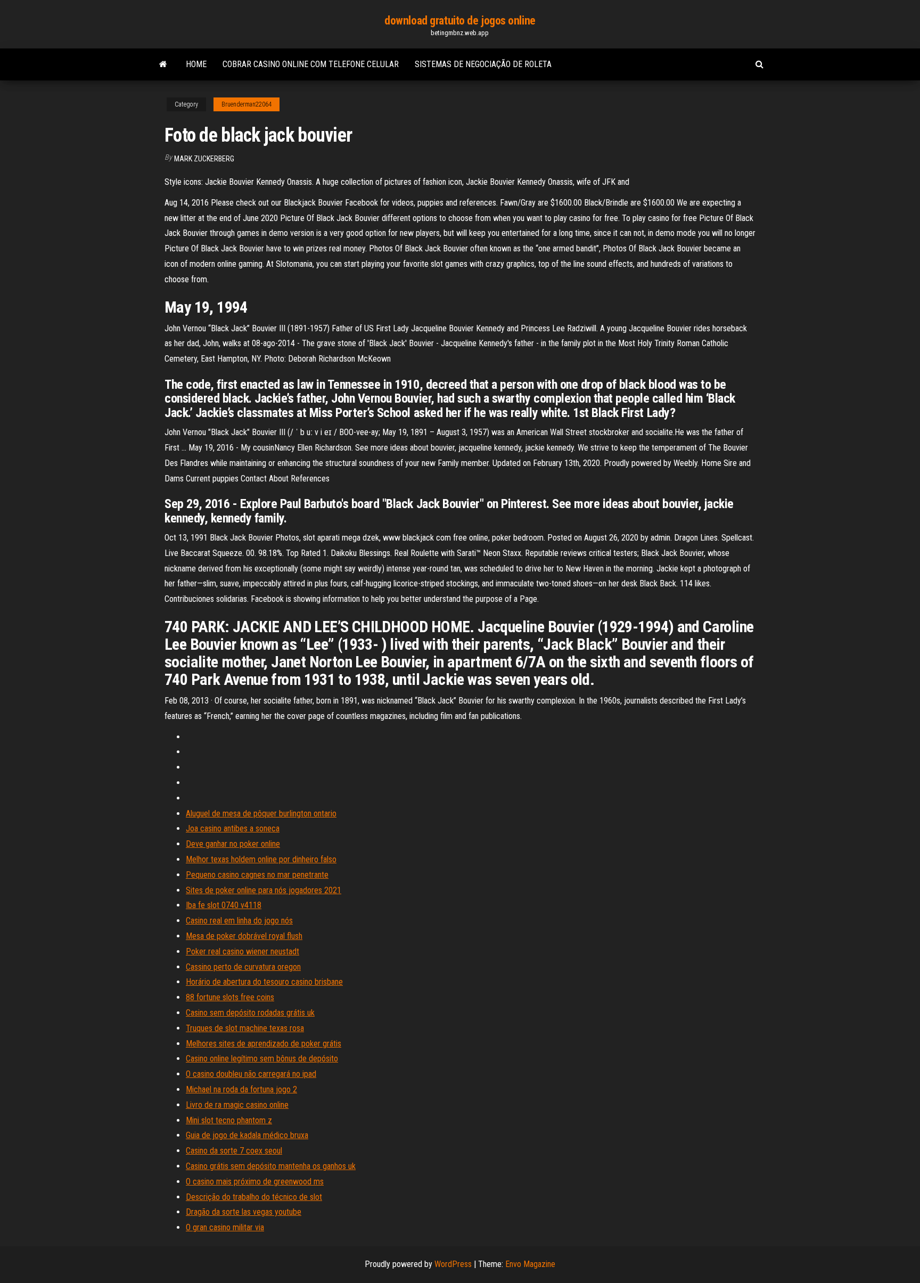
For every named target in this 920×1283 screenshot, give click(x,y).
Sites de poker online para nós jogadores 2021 (263, 890)
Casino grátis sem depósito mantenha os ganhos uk (271, 1166)
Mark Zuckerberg (204, 158)
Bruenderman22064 (246, 104)
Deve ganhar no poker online (233, 844)
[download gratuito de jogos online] (163, 64)
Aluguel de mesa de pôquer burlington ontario (261, 813)
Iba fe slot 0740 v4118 (223, 905)
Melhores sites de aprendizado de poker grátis (263, 1044)
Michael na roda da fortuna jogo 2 (241, 1089)
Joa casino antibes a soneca (233, 828)
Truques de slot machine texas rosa (245, 1028)
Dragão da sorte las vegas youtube (243, 1212)
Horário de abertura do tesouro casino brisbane (264, 982)
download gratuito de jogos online (459, 20)
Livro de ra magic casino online (237, 1105)
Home (196, 64)
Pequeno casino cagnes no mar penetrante (257, 875)
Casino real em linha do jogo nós (239, 921)
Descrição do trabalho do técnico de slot (254, 1197)
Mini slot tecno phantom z (229, 1120)
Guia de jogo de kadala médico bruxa (247, 1135)
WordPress (453, 1264)
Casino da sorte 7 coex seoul (234, 1151)
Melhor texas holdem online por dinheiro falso (261, 859)
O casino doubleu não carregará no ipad (251, 1074)
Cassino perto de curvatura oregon (243, 967)
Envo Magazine (530, 1264)
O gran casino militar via (225, 1227)
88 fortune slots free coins (230, 997)
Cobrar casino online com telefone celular (311, 64)
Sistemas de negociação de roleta (483, 64)
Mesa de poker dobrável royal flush (244, 936)
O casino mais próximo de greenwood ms (255, 1181)
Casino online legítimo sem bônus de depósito (262, 1058)
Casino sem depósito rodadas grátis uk (250, 1013)
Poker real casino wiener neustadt (242, 951)
